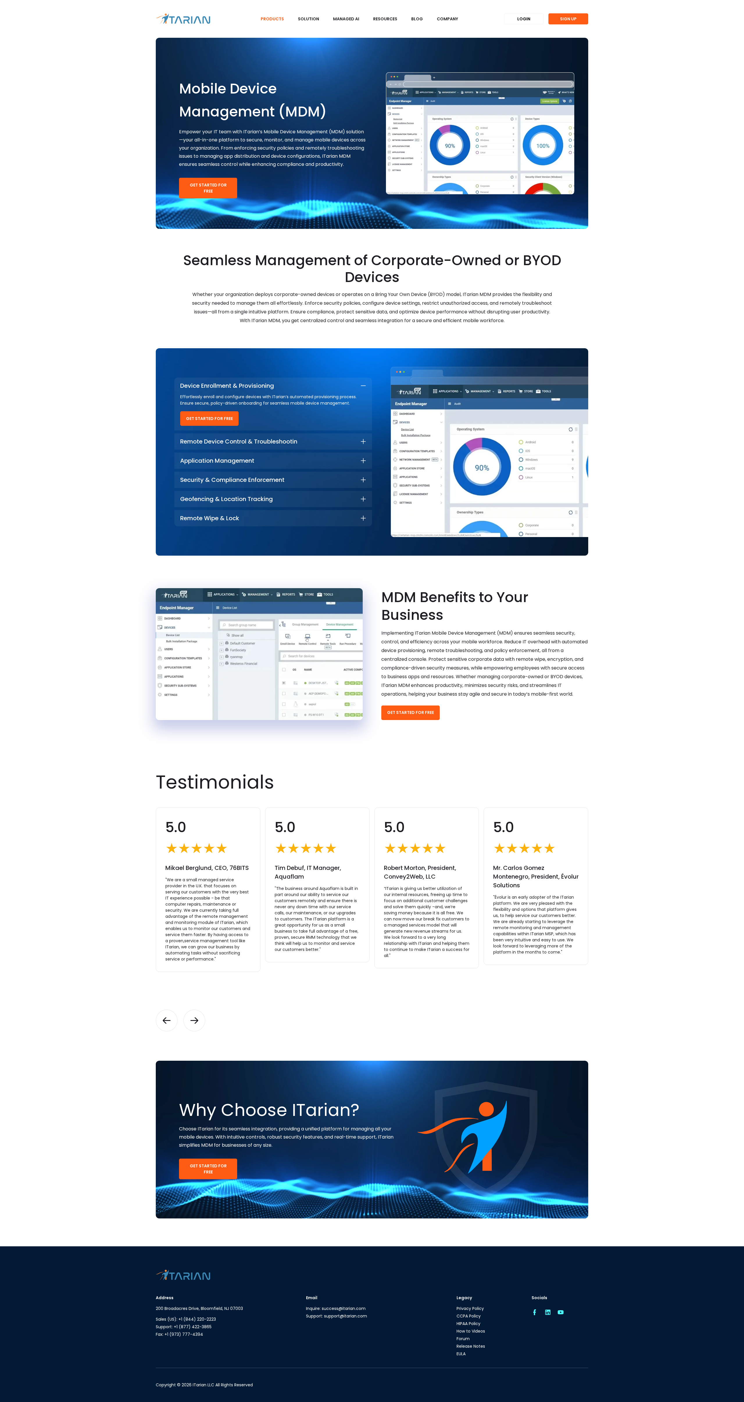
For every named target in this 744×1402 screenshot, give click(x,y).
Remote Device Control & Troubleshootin (238, 441)
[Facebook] (534, 1313)
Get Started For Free (208, 188)
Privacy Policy (470, 1308)
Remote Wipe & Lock (209, 518)
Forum (463, 1339)
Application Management (217, 461)
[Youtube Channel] (561, 1313)
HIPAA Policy (468, 1323)
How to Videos (471, 1331)
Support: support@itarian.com (336, 1316)
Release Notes (471, 1346)
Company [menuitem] (447, 19)
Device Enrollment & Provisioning (227, 386)
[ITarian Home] (183, 19)
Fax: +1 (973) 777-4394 (179, 1334)
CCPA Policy (469, 1316)
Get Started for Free (209, 418)
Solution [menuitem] (308, 19)
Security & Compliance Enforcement (232, 480)
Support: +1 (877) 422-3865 (184, 1327)
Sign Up (568, 19)
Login (523, 19)
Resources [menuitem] (385, 19)
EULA (461, 1354)
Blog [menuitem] (417, 19)
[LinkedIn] (547, 1313)
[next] (194, 1020)
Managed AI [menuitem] (346, 19)
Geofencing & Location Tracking (226, 499)
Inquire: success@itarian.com (336, 1308)
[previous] (167, 1020)
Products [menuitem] (272, 19)
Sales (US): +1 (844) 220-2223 (186, 1319)
